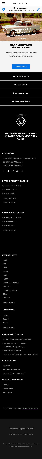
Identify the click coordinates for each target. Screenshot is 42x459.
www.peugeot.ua (30, 408)
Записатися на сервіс (12, 350)
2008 (4, 260)
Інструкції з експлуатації (13, 373)
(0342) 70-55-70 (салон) (12, 162)
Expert (5, 319)
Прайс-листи (8, 303)
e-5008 (5, 279)
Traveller (6, 298)
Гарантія (6, 366)
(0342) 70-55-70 (9, 198)
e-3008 (5, 271)
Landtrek (6, 286)
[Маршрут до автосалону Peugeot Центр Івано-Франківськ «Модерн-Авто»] (3, 9)
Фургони (9, 310)
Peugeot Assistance (11, 369)
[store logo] (21, 3)
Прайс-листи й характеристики (17, 339)
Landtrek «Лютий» (10, 283)
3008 (4, 267)
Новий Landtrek (9, 290)
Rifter (4, 294)
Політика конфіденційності (21, 429)
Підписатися (21, 66)
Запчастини (7, 388)
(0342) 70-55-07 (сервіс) (12, 166)
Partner (5, 315)
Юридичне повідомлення (21, 434)
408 (4, 264)
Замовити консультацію (13, 347)
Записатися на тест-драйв (14, 343)
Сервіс (5, 385)
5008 (4, 275)
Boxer (5, 323)
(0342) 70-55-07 (9, 230)
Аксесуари (7, 392)
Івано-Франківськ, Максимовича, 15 (19, 158)
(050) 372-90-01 (9, 202)
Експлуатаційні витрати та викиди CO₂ (20, 354)
